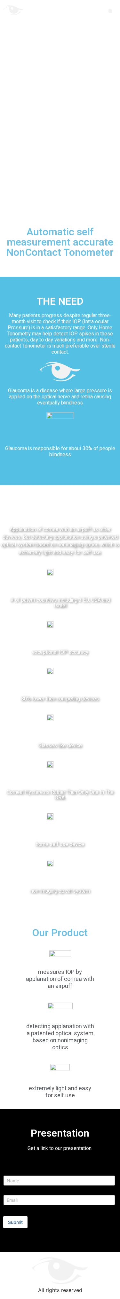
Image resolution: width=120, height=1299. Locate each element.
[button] (110, 11)
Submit (15, 1222)
